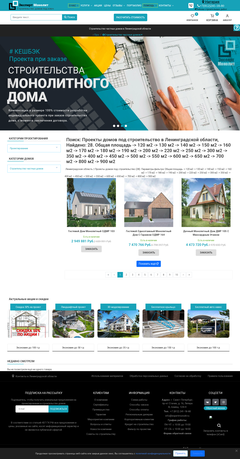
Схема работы (139, 399)
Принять (180, 453)
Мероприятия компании (101, 419)
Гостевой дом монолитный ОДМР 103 (91, 231)
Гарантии (101, 414)
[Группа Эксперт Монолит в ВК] (207, 402)
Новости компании (101, 429)
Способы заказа (139, 404)
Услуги (84, 5)
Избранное (192, 17)
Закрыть (197, 453)
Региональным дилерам (139, 414)
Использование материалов (107, 376)
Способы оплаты (139, 409)
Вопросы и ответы (100, 424)
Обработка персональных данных (149, 376)
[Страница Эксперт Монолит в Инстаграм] (223, 402)
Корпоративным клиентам (139, 419)
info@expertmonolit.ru (177, 415)
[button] (227, 17)
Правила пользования (220, 376)
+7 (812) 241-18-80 (180, 411)
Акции (98, 5)
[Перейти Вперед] (183, 275)
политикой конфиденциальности (153, 453)
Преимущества (100, 409)
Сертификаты (101, 404)
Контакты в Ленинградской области (36, 376)
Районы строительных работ (211, 9)
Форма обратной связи (177, 433)
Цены (107, 5)
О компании (101, 399)
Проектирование (19, 148)
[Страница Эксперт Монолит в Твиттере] (215, 402)
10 (176, 274)
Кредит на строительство (139, 424)
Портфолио (134, 5)
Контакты (165, 5)
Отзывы (117, 5)
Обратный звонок (215, 408)
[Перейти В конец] (189, 275)
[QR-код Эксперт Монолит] (215, 422)
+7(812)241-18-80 (212, 5)
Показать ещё (147, 263)
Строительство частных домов (26, 168)
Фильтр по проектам (139, 429)
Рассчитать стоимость (130, 17)
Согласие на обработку (188, 376)
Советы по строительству (100, 434)
